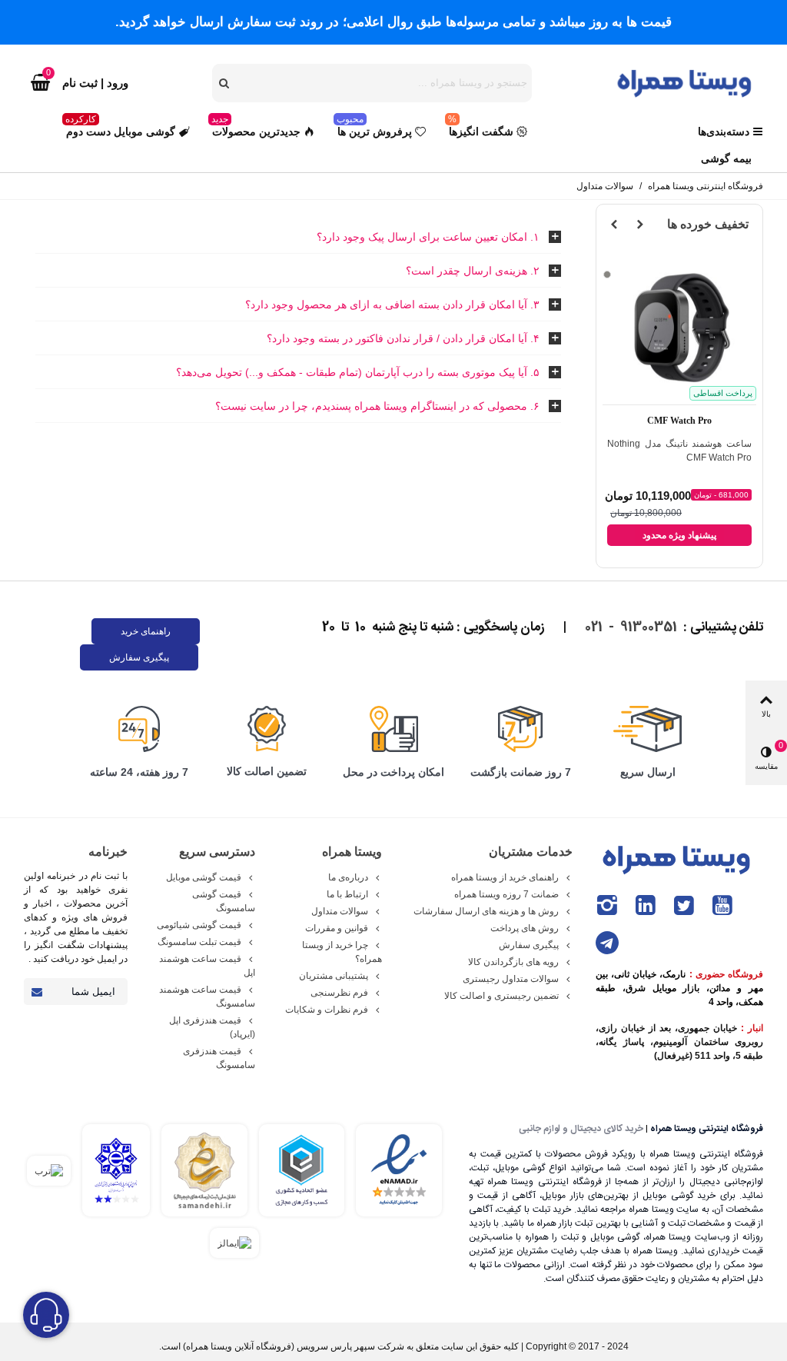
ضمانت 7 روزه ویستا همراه (506, 894)
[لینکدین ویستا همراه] (645, 905)
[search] (225, 83)
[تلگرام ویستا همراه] (607, 943)
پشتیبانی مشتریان (333, 975)
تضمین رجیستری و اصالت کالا (501, 995)
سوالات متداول (339, 911)
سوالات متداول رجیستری (511, 978)
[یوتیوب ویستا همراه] (722, 905)
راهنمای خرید (146, 631)
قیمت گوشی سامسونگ (223, 901)
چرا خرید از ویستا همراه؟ (342, 952)
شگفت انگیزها (480, 128)
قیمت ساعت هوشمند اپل (206, 965)
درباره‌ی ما (348, 877)
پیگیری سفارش (139, 657)
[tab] (298, 237)
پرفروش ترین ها (374, 128)
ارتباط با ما (347, 894)
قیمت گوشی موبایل (203, 877)
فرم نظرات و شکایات (326, 1009)
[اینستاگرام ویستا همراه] (607, 905)
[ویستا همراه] (686, 82)
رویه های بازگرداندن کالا (513, 962)
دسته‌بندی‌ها (723, 131)
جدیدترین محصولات (256, 128)
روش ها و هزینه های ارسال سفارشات (486, 911)
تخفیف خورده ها (708, 224)
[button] (640, 224)
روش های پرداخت (524, 928)
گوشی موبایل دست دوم (120, 128)
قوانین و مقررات (336, 928)
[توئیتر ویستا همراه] (684, 905)
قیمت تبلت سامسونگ (199, 942)
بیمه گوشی (726, 158)
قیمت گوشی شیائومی (199, 925)
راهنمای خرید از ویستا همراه (505, 877)
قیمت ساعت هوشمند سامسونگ (206, 996)
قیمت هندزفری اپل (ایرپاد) (211, 1027)
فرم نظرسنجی (339, 992)
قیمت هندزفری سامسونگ (218, 1058)
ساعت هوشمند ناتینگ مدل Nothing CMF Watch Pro (679, 450)
